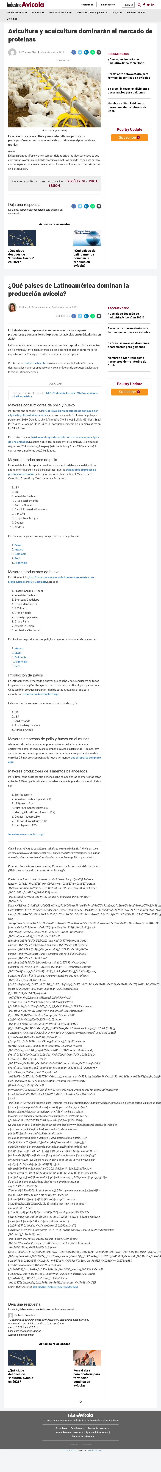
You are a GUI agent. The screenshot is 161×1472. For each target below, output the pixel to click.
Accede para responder (21, 1335)
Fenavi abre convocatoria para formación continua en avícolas (129, 76)
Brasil (17, 545)
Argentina (20, 562)
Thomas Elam (29, 52)
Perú (17, 558)
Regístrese (87, 4)
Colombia (20, 553)
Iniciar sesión (107, 4)
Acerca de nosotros (98, 1428)
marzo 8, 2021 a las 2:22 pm (23, 1327)
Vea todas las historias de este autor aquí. (55, 1287)
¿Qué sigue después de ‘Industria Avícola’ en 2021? (21, 256)
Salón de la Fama (136, 12)
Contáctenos (77, 1428)
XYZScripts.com (94, 1450)
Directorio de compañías (91, 12)
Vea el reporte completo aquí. (26, 834)
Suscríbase (61, 1428)
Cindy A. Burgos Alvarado (36, 307)
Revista (128, 5)
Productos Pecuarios (60, 12)
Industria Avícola (35, 363)
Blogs (115, 12)
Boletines (12, 19)
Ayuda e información (97, 1432)
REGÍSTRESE (76, 181)
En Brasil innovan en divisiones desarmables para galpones (128, 91)
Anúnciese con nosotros (69, 1432)
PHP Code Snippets (68, 1450)
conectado (39, 210)
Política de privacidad (83, 1436)
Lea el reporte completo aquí (41, 694)
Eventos (36, 12)
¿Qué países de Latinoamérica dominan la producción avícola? (84, 258)
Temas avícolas (16, 12)
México (18, 549)
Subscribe (127, 137)
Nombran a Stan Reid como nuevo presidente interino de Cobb (127, 107)
